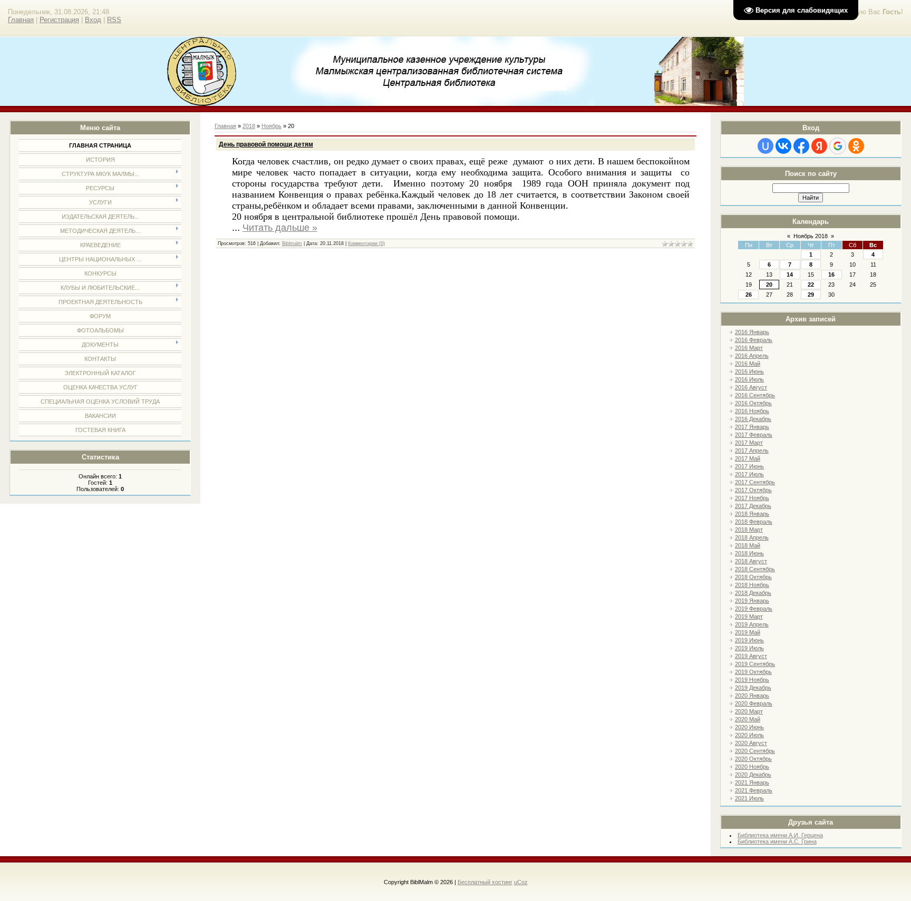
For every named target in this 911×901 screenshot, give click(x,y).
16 (831, 274)
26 (748, 294)
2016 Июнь (749, 371)
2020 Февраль (753, 703)
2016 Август (751, 387)
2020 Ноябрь (752, 766)
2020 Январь (752, 695)
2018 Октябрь (753, 577)
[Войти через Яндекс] (819, 146)
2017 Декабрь (753, 506)
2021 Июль (749, 798)
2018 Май (747, 545)
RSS (114, 20)
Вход (93, 20)
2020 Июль (749, 735)
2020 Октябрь (753, 759)
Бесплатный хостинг (485, 882)
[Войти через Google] (837, 146)
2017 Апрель (752, 450)
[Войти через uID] (765, 146)
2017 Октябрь (753, 490)
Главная (21, 20)
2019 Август (751, 656)
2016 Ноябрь (752, 411)
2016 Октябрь (753, 403)
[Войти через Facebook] (801, 146)
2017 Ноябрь (752, 498)
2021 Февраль (753, 790)
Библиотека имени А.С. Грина (777, 841)
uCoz (521, 882)
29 (811, 294)
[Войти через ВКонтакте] (783, 146)
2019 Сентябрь (755, 664)
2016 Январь (752, 332)
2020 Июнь (749, 727)
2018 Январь (752, 514)
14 (790, 274)
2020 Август (751, 743)
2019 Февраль (753, 608)
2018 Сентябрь (755, 569)
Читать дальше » (280, 227)
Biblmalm (292, 243)
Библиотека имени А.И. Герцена (780, 835)
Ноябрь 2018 (810, 236)
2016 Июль (749, 379)
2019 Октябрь (753, 672)
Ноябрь (271, 126)
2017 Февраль (753, 435)
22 (811, 284)
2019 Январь (752, 601)
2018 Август (751, 561)
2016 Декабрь (753, 419)
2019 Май (747, 632)
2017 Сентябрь (755, 482)
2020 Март (749, 711)
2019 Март (749, 616)
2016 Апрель (752, 355)
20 (769, 284)
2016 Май (747, 363)
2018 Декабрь (753, 593)
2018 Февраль (753, 521)
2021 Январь (752, 782)
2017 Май (747, 458)
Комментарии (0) (366, 243)
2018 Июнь (749, 553)
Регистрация (59, 20)
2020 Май (747, 719)
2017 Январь (752, 427)
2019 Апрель (752, 624)
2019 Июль (749, 648)
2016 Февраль (753, 340)
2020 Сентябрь (755, 751)
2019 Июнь (749, 640)
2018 (249, 126)
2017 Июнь (749, 466)
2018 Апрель (752, 537)
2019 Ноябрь (752, 680)
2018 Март (749, 529)
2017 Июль (749, 474)
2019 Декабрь (753, 687)
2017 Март (749, 442)
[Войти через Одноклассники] (856, 146)
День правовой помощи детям (266, 144)
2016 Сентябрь (755, 395)
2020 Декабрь (753, 774)
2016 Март (749, 348)
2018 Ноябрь (752, 585)
